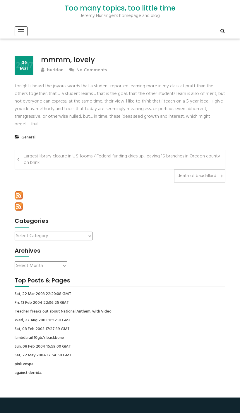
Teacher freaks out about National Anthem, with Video (63, 312)
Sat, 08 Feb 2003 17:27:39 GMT (42, 329)
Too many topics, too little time (120, 8)
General (28, 137)
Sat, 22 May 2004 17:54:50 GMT (43, 355)
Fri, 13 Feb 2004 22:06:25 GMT (42, 303)
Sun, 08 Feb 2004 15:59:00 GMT (43, 347)
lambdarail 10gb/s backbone (39, 338)
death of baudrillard (196, 176)
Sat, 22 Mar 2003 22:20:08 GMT (43, 294)
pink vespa (24, 364)
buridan (55, 70)
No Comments (91, 70)
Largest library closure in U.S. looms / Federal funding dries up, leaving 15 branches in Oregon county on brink (122, 159)
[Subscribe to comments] (19, 206)
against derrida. (28, 373)
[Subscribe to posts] (19, 195)
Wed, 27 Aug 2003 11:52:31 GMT (43, 320)
